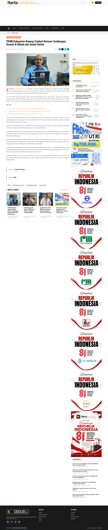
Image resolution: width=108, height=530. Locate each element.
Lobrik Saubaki (42, 185)
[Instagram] (15, 521)
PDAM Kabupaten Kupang (18, 185)
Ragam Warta (55, 28)
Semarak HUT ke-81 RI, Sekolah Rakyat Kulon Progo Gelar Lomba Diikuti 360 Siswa (85, 470)
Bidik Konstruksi (37, 28)
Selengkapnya (64, 189)
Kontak (72, 514)
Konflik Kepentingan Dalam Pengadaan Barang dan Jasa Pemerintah (82, 104)
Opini (62, 28)
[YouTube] (19, 521)
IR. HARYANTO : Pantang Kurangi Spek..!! (81, 85)
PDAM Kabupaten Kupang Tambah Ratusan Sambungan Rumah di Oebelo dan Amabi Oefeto (13, 211)
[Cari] (93, 3)
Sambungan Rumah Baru (31, 185)
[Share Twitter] (62, 49)
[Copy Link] (68, 49)
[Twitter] (11, 521)
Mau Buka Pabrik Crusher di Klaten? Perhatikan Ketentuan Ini (83, 110)
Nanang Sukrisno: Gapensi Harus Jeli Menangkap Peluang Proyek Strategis (84, 482)
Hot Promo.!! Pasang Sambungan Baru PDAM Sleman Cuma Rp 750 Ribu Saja (62, 210)
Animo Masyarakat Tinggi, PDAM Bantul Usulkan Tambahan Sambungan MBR (29, 210)
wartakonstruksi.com (19, 89)
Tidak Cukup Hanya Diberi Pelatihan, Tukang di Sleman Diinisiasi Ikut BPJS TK (86, 495)
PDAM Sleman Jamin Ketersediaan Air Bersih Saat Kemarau (84, 489)
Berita (8, 32)
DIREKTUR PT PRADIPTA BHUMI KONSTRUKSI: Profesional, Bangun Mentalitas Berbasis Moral (84, 97)
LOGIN (98, 2)
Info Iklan (73, 518)
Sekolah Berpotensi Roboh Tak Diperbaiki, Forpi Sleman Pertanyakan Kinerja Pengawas (29, 111)
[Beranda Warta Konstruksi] (26, 2)
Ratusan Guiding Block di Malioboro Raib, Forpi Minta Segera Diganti (25, 114)
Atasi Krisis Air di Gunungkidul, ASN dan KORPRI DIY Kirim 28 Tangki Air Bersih (85, 464)
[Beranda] (8, 28)
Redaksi (73, 512)
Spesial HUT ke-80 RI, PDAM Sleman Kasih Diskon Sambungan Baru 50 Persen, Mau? (45, 210)
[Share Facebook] (59, 49)
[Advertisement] (50, 15)
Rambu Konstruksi (24, 28)
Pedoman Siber (75, 516)
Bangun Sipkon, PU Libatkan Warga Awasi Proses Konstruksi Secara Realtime (27, 108)
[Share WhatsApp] (65, 49)
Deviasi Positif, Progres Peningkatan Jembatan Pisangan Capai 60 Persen (84, 116)
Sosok (47, 28)
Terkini (14, 28)
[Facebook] (7, 521)
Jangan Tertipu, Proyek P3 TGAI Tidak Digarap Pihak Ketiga (83, 90)
